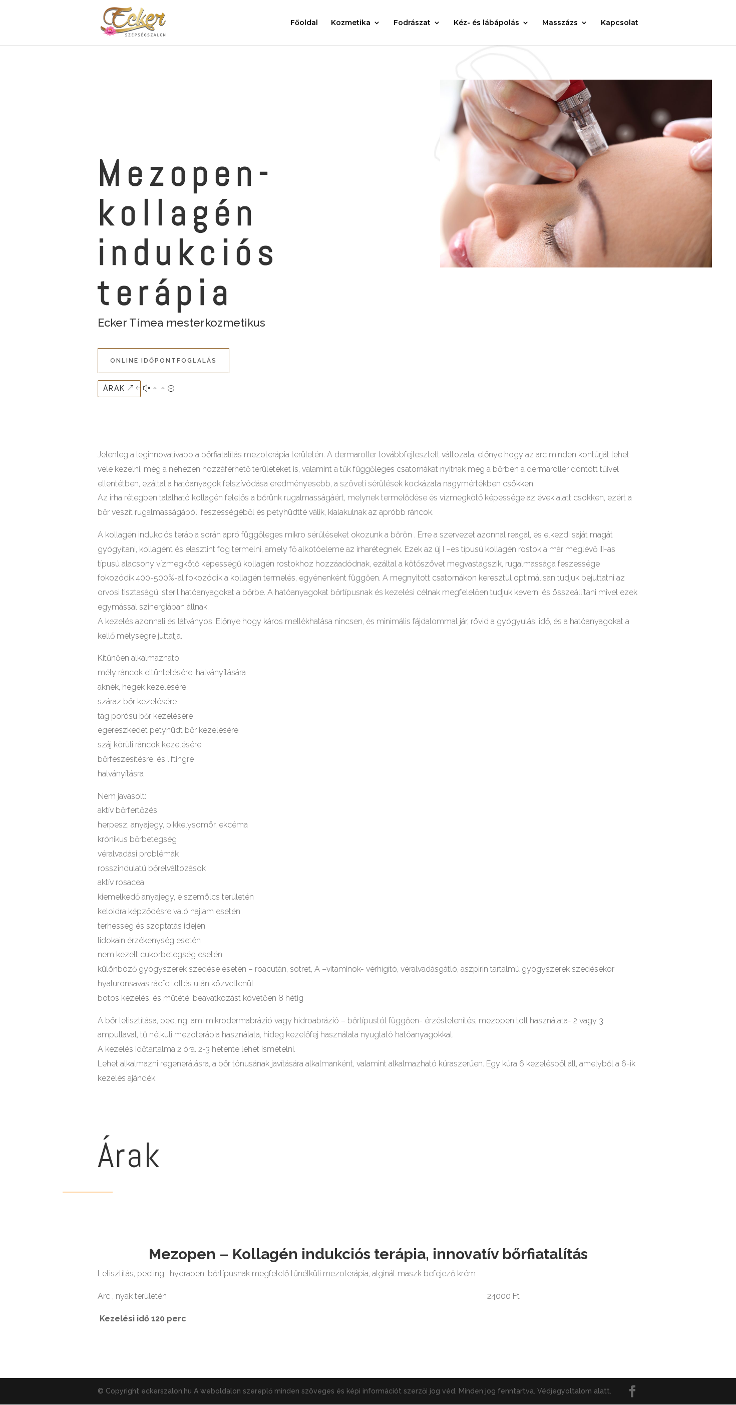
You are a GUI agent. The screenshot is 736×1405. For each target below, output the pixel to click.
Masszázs (560, 23)
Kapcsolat (619, 23)
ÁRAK (114, 388)
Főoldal (304, 23)
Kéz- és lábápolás (486, 23)
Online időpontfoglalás (163, 360)
